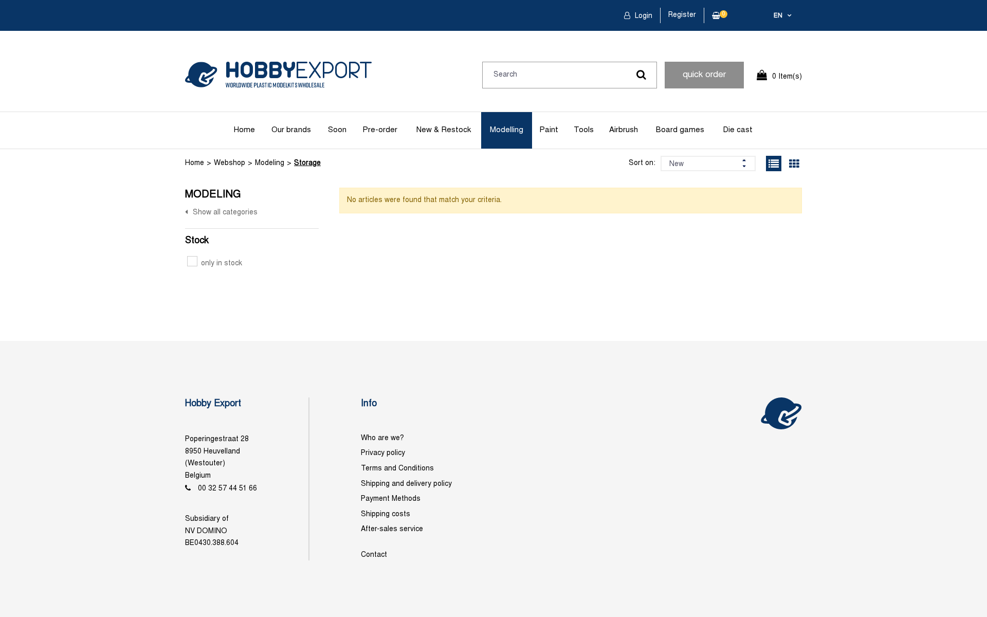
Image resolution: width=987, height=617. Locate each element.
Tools (584, 130)
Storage (307, 163)
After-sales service (392, 529)
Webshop (229, 163)
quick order (704, 75)
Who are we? (382, 438)
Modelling (506, 130)
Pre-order (379, 130)
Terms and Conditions (397, 468)
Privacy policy (383, 453)
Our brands (291, 130)
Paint (548, 130)
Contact (374, 555)
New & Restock (443, 130)
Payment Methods (391, 499)
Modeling (269, 163)
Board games (680, 130)
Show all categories (225, 212)
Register (682, 15)
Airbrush (623, 130)
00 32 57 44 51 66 (227, 488)
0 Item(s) (787, 77)
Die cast (738, 130)
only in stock (221, 263)
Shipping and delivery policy (406, 484)
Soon (337, 130)
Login (642, 16)
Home (244, 130)
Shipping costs (385, 514)
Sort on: (642, 163)
